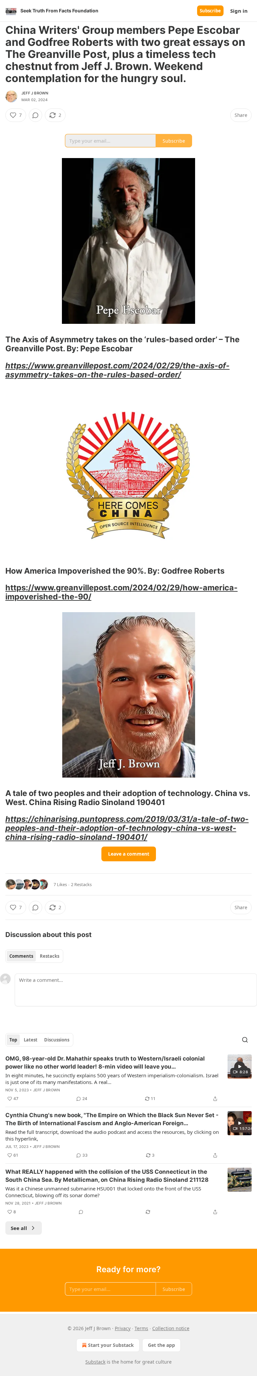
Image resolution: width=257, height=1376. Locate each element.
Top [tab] (13, 1040)
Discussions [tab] (56, 1040)
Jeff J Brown (34, 93)
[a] (239, 1066)
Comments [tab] (21, 956)
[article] (128, 1079)
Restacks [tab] (49, 956)
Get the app (161, 1345)
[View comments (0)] (35, 115)
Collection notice (170, 1328)
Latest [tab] (30, 1040)
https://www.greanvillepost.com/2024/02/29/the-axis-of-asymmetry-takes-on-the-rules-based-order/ (117, 370)
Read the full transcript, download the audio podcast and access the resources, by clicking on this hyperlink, (112, 1135)
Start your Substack (111, 1345)
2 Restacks (81, 884)
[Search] (245, 1039)
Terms (141, 1328)
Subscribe (210, 11)
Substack (95, 1362)
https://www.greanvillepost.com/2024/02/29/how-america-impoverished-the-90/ (121, 592)
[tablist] (34, 956)
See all (19, 1228)
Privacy (123, 1328)
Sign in (239, 10)
